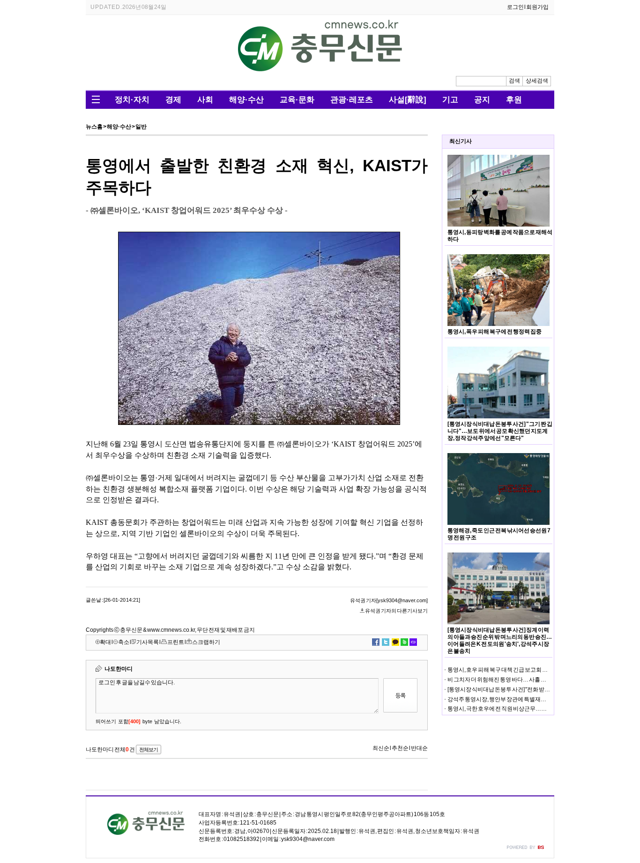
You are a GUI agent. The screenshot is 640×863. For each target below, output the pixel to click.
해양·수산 (246, 99)
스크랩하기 (206, 642)
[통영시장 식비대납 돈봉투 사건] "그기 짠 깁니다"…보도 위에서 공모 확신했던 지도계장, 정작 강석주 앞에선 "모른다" (499, 431)
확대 (105, 642)
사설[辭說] (407, 99)
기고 (450, 99)
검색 (514, 80)
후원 (514, 99)
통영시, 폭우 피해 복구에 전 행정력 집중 (494, 331)
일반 (141, 126)
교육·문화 (297, 99)
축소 (123, 642)
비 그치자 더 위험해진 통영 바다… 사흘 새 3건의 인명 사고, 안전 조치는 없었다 (540, 679)
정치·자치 (132, 99)
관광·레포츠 (351, 99)
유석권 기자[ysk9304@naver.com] (389, 600)
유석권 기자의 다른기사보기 (396, 610)
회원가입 (537, 7)
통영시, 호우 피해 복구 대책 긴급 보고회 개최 (500, 669)
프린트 (175, 642)
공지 (482, 99)
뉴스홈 (94, 126)
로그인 (515, 7)
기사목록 (147, 642)
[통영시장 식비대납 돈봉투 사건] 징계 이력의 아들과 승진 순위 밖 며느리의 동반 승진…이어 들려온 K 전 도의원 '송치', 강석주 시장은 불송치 (499, 640)
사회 (205, 99)
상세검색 (537, 80)
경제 (173, 99)
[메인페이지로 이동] (320, 69)
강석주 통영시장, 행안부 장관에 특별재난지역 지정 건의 (514, 699)
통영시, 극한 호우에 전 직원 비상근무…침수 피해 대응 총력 (517, 708)
